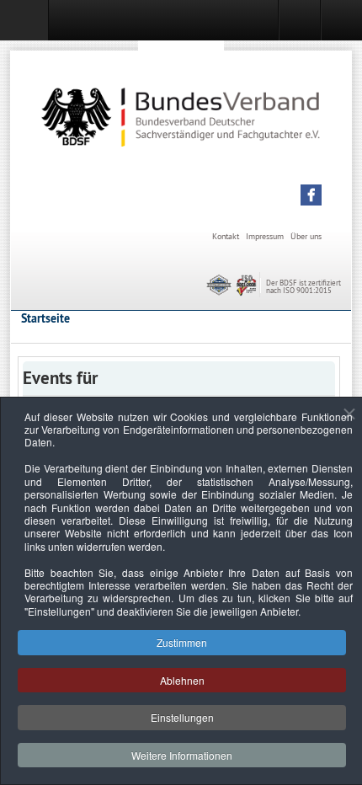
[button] (311, 195)
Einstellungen (182, 717)
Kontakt (225, 236)
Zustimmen (182, 642)
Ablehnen (182, 680)
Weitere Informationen (181, 755)
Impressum (265, 236)
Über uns (306, 236)
